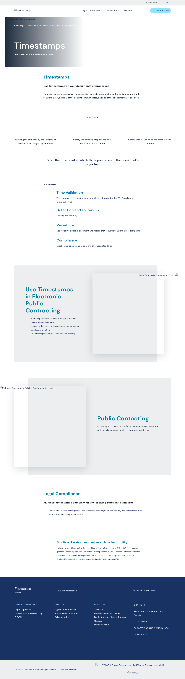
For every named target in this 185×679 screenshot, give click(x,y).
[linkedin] (129, 2)
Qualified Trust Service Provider (70, 559)
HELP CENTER (140, 621)
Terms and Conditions (68, 669)
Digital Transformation (65, 609)
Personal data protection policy (148, 613)
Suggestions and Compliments (151, 628)
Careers (98, 621)
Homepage (19, 25)
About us (98, 609)
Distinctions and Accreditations (110, 617)
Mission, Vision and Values (107, 613)
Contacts (139, 605)
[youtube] (134, 2)
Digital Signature (23, 609)
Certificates (31, 25)
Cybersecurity (61, 617)
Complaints (140, 634)
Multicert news (101, 624)
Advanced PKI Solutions (66, 613)
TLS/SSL (18, 617)
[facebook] (124, 2)
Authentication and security (50, 25)
